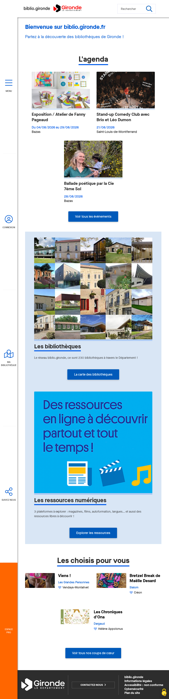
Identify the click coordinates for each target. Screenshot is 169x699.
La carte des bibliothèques (93, 374)
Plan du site (132, 693)
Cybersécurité (133, 689)
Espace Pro (9, 631)
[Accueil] (53, 11)
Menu (9, 91)
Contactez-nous (92, 685)
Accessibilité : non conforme (143, 685)
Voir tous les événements (93, 216)
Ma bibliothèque (9, 364)
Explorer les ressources (93, 533)
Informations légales (138, 681)
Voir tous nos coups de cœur (93, 653)
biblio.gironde (133, 677)
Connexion (8, 227)
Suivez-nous (9, 499)
